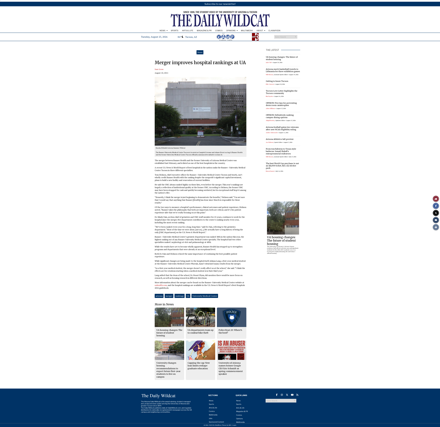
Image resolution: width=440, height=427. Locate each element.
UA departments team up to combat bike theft (200, 331)
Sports (174, 31)
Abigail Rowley (270, 120)
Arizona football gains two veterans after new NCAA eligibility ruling (282, 128)
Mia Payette (269, 96)
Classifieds (274, 31)
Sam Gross (159, 69)
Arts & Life (187, 31)
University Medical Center (204, 296)
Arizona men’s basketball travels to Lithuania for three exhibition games (283, 70)
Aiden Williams (270, 108)
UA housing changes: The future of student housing (281, 240)
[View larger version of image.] (200, 111)
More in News (164, 304)
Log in (234, 425)
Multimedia (247, 31)
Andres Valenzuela (272, 132)
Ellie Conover (270, 84)
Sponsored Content (216, 422)
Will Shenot (269, 74)
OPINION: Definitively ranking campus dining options (280, 116)
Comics (219, 31)
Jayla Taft (269, 62)
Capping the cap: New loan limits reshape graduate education (199, 366)
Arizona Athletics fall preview (280, 139)
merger (169, 296)
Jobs (210, 418)
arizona (159, 296)
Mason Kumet (270, 171)
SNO (230, 425)
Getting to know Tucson (277, 81)
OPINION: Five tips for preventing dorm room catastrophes (281, 104)
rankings (179, 296)
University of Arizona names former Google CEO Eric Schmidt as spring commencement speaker (231, 368)
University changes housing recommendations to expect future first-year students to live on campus (168, 370)
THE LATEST (272, 50)
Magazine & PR (204, 31)
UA (188, 296)
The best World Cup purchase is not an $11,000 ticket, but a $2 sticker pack (282, 165)
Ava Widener (270, 142)
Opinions (230, 31)
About (259, 31)
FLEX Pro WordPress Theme (218, 425)
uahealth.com (161, 285)
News (162, 31)
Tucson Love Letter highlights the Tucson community (281, 92)
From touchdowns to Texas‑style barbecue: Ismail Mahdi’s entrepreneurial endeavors (281, 151)
